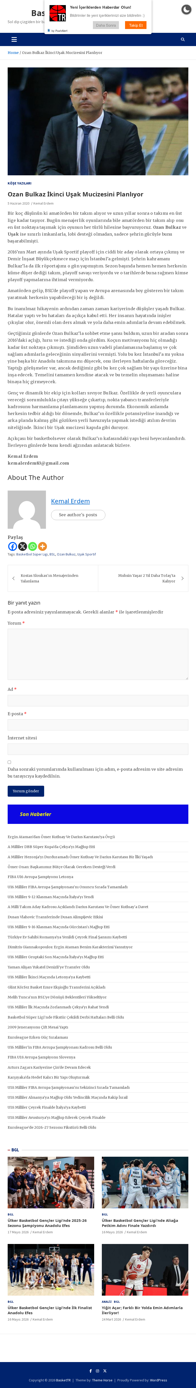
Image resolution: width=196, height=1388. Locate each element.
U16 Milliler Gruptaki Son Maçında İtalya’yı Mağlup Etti (56, 957)
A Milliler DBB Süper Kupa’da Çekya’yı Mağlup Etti (51, 847)
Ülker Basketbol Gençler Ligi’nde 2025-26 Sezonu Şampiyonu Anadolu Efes (47, 1223)
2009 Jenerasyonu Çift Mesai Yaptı (38, 1027)
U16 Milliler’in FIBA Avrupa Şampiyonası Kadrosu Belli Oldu (60, 1047)
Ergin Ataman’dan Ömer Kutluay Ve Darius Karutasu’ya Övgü (61, 837)
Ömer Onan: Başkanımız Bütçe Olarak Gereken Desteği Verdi (61, 867)
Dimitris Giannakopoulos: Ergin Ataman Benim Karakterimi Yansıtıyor (70, 947)
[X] (22, 546)
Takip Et (136, 25)
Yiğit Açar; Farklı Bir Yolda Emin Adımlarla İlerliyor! (142, 1310)
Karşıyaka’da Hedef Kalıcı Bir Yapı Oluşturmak (49, 1077)
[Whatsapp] (32, 546)
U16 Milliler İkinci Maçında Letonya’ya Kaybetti (49, 977)
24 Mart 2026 (111, 1319)
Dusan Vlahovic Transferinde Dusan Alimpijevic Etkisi (55, 917)
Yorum (16, 623)
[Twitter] (105, 1371)
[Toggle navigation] (14, 39)
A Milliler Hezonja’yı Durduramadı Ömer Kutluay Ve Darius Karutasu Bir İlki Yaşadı (80, 857)
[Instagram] (97, 1371)
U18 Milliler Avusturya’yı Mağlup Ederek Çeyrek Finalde (56, 1117)
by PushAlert (59, 30)
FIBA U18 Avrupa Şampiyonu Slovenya (41, 1057)
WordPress (158, 1380)
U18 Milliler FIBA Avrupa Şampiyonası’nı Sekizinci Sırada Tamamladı (69, 1087)
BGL (15, 1150)
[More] (42, 546)
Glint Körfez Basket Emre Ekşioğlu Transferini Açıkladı (56, 987)
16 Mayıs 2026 (112, 1232)
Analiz (107, 1302)
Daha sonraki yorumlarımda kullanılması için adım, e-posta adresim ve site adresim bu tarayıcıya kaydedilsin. (95, 773)
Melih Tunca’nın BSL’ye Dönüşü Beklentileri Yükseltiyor (57, 997)
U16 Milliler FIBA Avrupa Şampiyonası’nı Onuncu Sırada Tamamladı (68, 887)
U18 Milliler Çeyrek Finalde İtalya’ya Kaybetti (47, 1107)
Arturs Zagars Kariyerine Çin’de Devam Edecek (49, 1067)
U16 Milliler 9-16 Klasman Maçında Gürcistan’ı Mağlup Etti (58, 927)
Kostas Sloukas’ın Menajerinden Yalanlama (49, 578)
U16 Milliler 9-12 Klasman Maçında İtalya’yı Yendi (51, 897)
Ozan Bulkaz (66, 554)
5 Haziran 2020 (18, 203)
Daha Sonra (106, 25)
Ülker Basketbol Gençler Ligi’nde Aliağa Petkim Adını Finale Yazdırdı (140, 1223)
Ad (12, 689)
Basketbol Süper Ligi (32, 554)
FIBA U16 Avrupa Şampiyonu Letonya (40, 877)
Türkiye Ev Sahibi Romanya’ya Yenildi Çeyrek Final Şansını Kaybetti (67, 937)
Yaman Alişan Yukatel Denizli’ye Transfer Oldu (49, 967)
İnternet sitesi (22, 737)
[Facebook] (12, 546)
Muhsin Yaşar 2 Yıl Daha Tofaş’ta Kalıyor (146, 578)
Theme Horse (102, 1380)
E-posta (17, 713)
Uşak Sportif (86, 554)
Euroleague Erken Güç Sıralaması (38, 1037)
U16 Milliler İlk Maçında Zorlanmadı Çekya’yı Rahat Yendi (58, 1007)
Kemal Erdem (43, 203)
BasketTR (63, 1380)
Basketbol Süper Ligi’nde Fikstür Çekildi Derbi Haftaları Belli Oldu (66, 1017)
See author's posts (78, 514)
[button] (186, 10)
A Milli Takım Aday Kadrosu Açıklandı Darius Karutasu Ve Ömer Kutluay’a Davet (78, 907)
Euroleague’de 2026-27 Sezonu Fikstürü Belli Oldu (52, 1127)
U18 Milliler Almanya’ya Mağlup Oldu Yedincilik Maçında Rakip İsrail (68, 1097)
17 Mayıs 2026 (18, 1232)
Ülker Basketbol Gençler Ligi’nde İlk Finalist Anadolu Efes (50, 1310)
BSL (52, 554)
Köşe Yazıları (19, 183)
